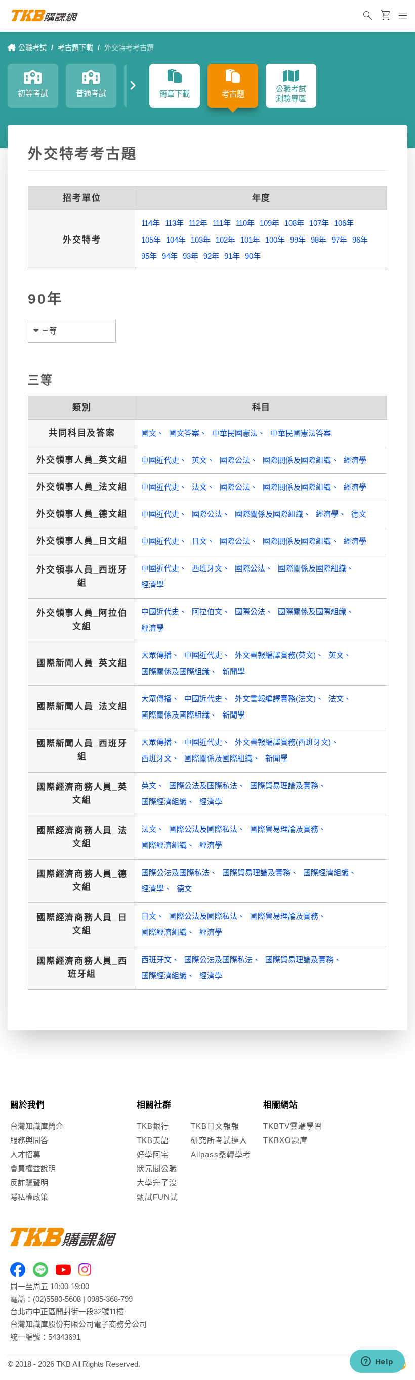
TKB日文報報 (215, 1126)
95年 (149, 256)
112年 (198, 223)
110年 (245, 223)
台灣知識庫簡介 (36, 1126)
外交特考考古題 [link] (129, 47)
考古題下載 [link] (75, 47)
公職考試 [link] (32, 47)
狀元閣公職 (157, 1168)
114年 (150, 223)
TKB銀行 (153, 1126)
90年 (253, 256)
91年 (232, 256)
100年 (275, 239)
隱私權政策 (29, 1197)
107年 (319, 223)
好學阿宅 (153, 1154)
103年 (201, 239)
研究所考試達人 (219, 1140)
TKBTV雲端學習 (292, 1126)
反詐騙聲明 (29, 1182)
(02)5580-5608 (57, 1299)
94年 (170, 256)
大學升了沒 (157, 1182)
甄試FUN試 (157, 1197)
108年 (294, 223)
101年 (250, 239)
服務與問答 (29, 1140)
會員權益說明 (33, 1168)
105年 (151, 239)
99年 (298, 239)
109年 (269, 223)
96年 (360, 239)
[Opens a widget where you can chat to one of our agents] (377, 1362)
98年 (318, 239)
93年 (190, 256)
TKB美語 (153, 1140)
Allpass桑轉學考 (221, 1154)
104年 (176, 239)
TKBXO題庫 (285, 1140)
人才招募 (25, 1154)
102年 (225, 239)
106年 (344, 223)
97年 (339, 239)
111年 (222, 223)
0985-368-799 (110, 1299)
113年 (174, 223)
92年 (211, 256)
